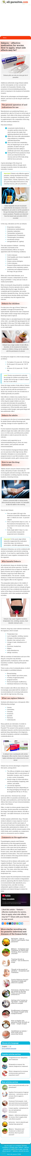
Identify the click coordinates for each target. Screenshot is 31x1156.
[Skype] (20, 923)
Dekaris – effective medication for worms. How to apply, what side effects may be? (18, 1117)
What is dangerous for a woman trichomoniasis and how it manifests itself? (18, 1073)
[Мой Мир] (8, 923)
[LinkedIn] (12, 923)
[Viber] (15, 923)
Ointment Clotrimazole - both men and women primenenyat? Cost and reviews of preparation (18, 1103)
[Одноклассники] (5, 923)
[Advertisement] (15, 20)
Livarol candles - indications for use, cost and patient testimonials (18, 1110)
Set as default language (9, 1048)
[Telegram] (22, 923)
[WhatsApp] (17, 923)
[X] (10, 923)
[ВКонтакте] (3, 923)
